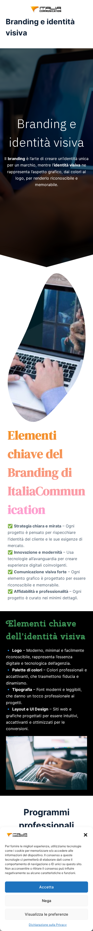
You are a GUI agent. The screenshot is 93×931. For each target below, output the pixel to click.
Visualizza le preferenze (46, 914)
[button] (85, 834)
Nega (46, 900)
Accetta (46, 887)
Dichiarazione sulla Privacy (48, 925)
